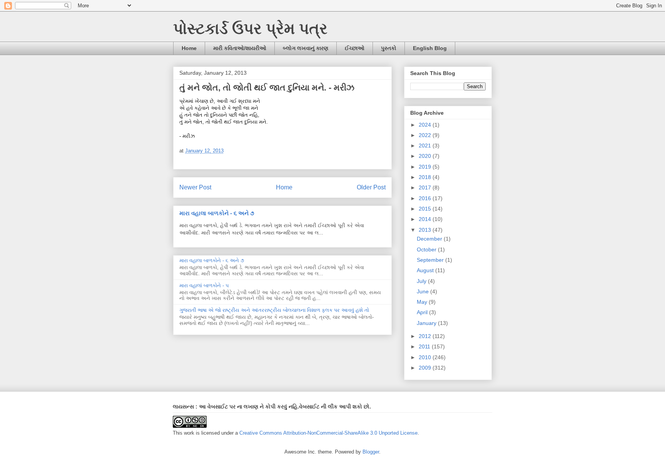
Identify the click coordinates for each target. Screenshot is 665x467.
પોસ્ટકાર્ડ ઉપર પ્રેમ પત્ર (250, 28)
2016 (426, 198)
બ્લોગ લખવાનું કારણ (305, 48)
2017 (426, 187)
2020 (426, 156)
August (426, 270)
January (427, 323)
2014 (426, 219)
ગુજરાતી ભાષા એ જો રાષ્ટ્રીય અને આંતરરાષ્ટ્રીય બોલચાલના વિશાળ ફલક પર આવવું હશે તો (274, 310)
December (430, 239)
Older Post (371, 187)
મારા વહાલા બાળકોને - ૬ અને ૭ (216, 213)
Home (189, 48)
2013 (426, 230)
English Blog (430, 48)
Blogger (371, 452)
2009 (426, 368)
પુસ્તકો (388, 48)
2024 (426, 125)
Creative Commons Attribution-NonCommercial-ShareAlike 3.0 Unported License (328, 433)
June (423, 291)
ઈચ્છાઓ (354, 48)
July (422, 281)
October (427, 249)
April (423, 312)
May (423, 302)
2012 (426, 336)
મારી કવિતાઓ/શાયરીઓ (239, 48)
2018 (426, 177)
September (431, 260)
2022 (426, 135)
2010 (426, 357)
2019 (426, 167)
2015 (426, 209)
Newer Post (195, 187)
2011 (425, 346)
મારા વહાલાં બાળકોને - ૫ (204, 285)
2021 (426, 145)
